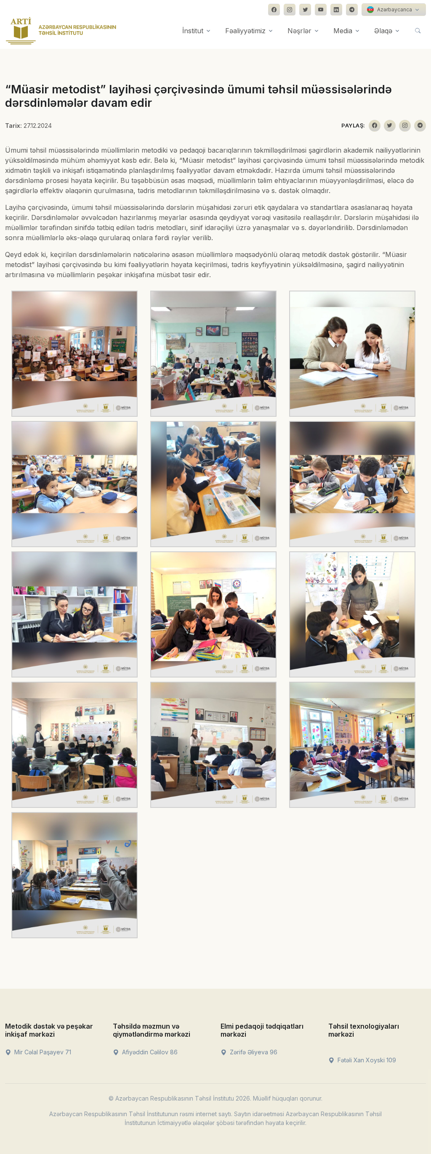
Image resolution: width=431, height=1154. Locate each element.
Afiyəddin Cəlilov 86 (149, 1052)
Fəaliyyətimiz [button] (245, 30)
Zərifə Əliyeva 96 (252, 1052)
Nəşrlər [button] (299, 30)
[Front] (61, 30)
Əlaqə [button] (383, 30)
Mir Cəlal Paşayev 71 (42, 1052)
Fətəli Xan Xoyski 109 (366, 1060)
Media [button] (342, 30)
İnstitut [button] (192, 30)
